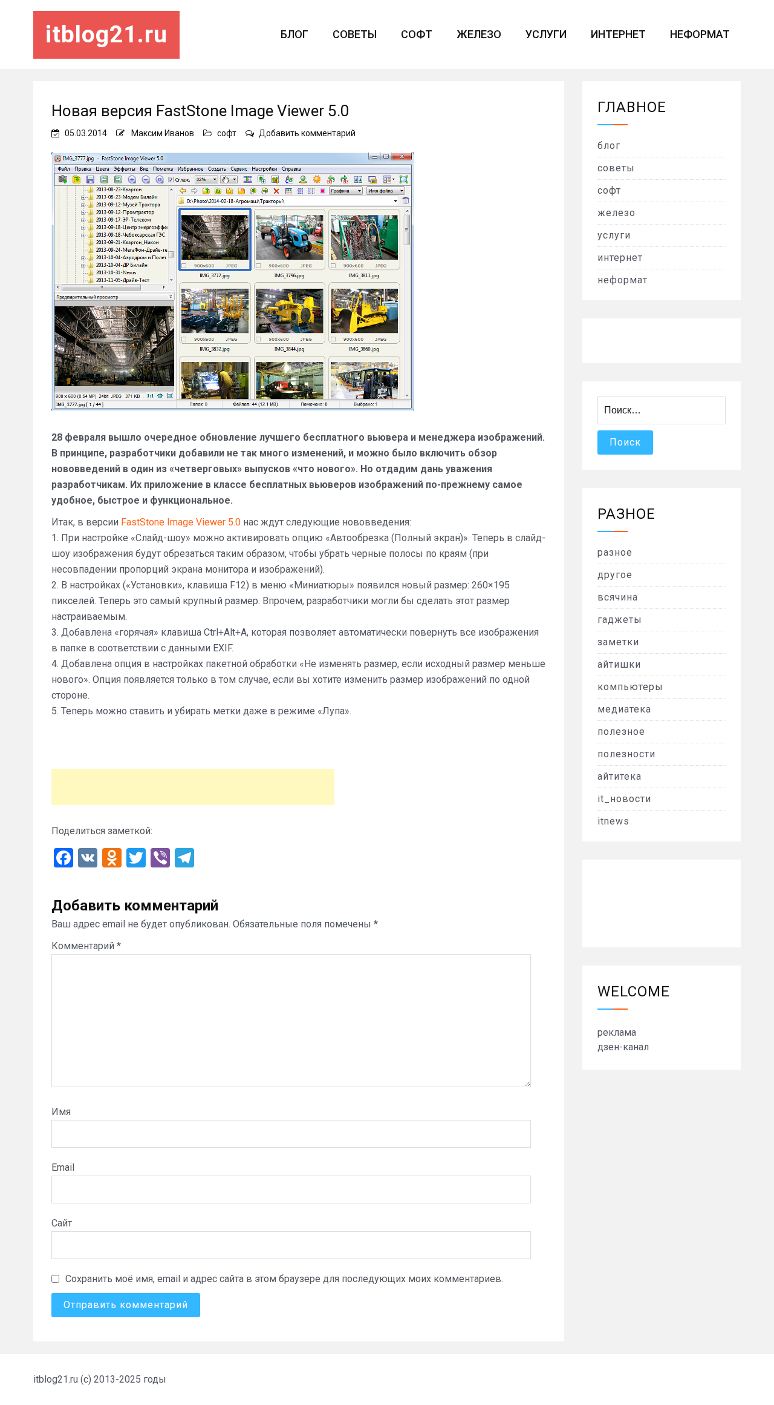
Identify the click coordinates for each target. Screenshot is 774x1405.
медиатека (624, 709)
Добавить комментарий (307, 133)
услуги (546, 34)
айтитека (619, 776)
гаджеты (619, 619)
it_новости (624, 799)
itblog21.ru (106, 34)
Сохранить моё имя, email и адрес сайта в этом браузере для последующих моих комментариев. (284, 1279)
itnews (613, 821)
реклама (616, 1032)
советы (355, 34)
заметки (618, 642)
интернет (618, 34)
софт (416, 34)
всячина (617, 597)
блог (294, 34)
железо (479, 34)
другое (615, 575)
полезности (626, 754)
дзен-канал (623, 1047)
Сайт (61, 1223)
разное (615, 552)
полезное (621, 731)
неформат (700, 34)
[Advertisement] (192, 787)
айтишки (619, 664)
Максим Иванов (162, 133)
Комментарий (86, 946)
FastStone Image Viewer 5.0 (181, 522)
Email (62, 1167)
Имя (61, 1111)
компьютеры (630, 687)
